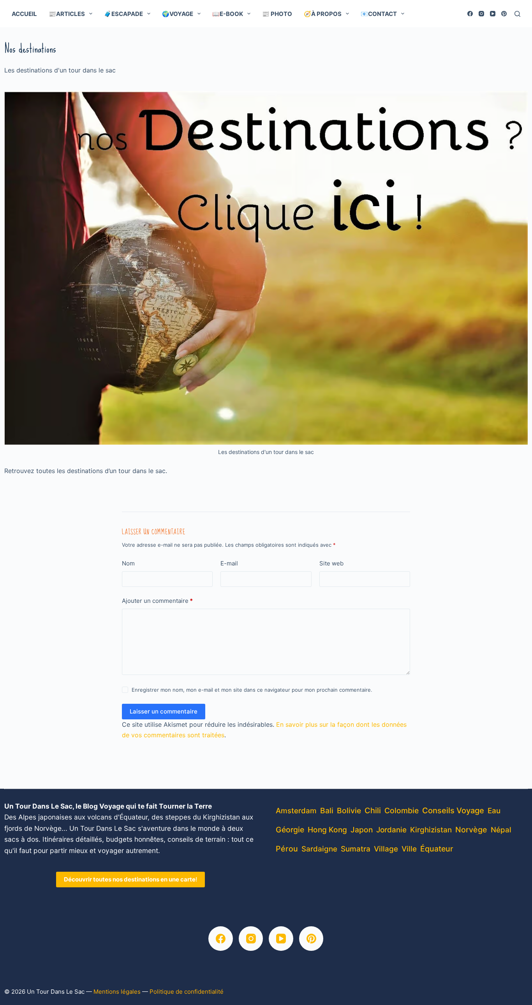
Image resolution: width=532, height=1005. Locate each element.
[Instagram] (481, 13)
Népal (501, 829)
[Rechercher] (517, 14)
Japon (362, 829)
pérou (287, 848)
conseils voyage (453, 810)
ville (409, 848)
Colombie (401, 810)
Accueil (24, 14)
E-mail (229, 563)
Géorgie (290, 829)
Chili (373, 810)
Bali (326, 810)
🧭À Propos (323, 14)
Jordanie (391, 829)
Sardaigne (319, 848)
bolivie (349, 810)
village (386, 848)
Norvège (471, 829)
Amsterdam (296, 810)
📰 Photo (277, 14)
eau (494, 810)
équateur (436, 848)
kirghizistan (431, 829)
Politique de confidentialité (187, 991)
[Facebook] (470, 13)
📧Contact (379, 14)
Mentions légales (117, 991)
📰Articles (67, 14)
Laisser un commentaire (163, 711)
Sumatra (355, 848)
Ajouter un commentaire (157, 600)
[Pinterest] (504, 13)
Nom (128, 563)
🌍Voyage (177, 14)
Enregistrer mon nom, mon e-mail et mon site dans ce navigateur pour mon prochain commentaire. (252, 690)
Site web (331, 563)
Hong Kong (327, 829)
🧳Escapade (123, 14)
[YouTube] (492, 13)
